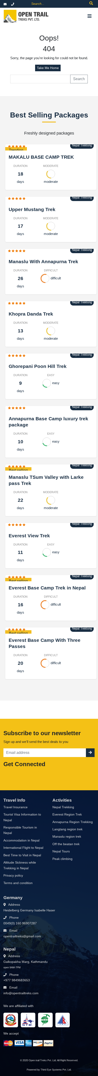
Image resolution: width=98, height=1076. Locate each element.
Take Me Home (48, 68)
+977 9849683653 (16, 980)
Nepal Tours (61, 851)
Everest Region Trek (67, 814)
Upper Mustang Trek (32, 209)
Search (79, 79)
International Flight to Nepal (23, 847)
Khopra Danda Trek (31, 313)
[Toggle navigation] (89, 16)
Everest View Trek (29, 535)
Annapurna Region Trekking (72, 822)
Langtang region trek (67, 829)
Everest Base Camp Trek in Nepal (47, 587)
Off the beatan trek (66, 844)
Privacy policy (13, 875)
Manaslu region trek (66, 836)
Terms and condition (18, 883)
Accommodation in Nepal (21, 840)
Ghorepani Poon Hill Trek (38, 366)
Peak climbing (62, 859)
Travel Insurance (15, 807)
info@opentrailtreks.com (21, 993)
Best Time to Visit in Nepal (22, 855)
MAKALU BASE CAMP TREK (41, 157)
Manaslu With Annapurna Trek (43, 261)
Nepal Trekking (63, 807)
